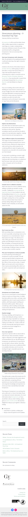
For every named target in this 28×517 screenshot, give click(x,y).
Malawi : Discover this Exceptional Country (13, 437)
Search (4, 421)
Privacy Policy (21, 494)
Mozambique (19, 80)
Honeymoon (7, 408)
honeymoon (6, 42)
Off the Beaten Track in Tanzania (11, 448)
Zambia (9, 76)
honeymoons (15, 397)
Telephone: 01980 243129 (6, 1)
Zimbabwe (14, 76)
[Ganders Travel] (5, 6)
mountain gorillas (18, 190)
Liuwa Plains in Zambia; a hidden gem (13, 410)
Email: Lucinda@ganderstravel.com (19, 1)
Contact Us (22, 492)
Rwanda (10, 192)
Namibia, (17, 194)
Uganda (4, 192)
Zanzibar (4, 68)
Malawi (20, 76)
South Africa (5, 78)
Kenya (9, 68)
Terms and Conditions (19, 496)
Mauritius (4, 82)
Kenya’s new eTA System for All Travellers (14, 412)
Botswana (4, 76)
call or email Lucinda (12, 400)
